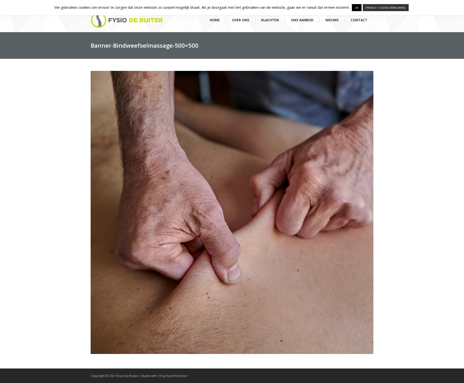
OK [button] (357, 7)
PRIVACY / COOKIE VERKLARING (386, 7)
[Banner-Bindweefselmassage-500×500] (232, 212)
